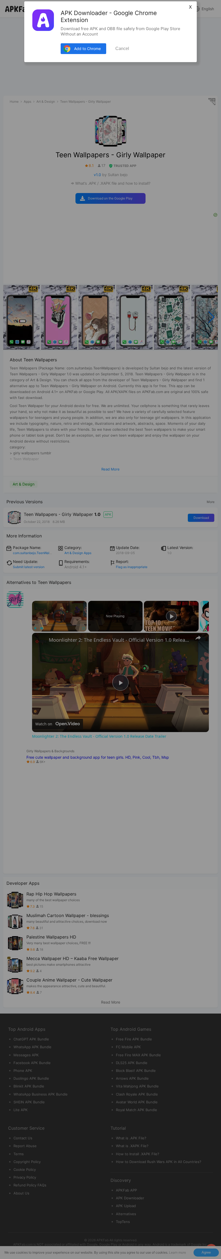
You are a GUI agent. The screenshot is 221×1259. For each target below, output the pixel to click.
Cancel (122, 48)
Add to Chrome (87, 48)
